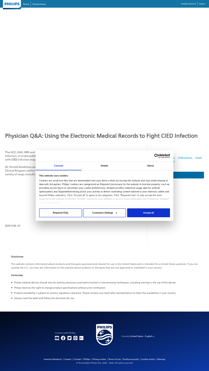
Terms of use (114, 359)
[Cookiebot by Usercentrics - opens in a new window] (156, 156)
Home (26, 4)
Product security (131, 359)
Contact (77, 359)
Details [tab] (104, 165)
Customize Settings (102, 212)
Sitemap (161, 359)
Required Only (60, 212)
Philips (87, 359)
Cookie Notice (53, 202)
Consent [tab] (58, 165)
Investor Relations (53, 359)
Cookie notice (148, 359)
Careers (67, 359)
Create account (188, 4)
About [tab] (150, 165)
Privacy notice (99, 359)
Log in (202, 4)
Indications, (185, 158)
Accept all (148, 212)
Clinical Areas (39, 4)
